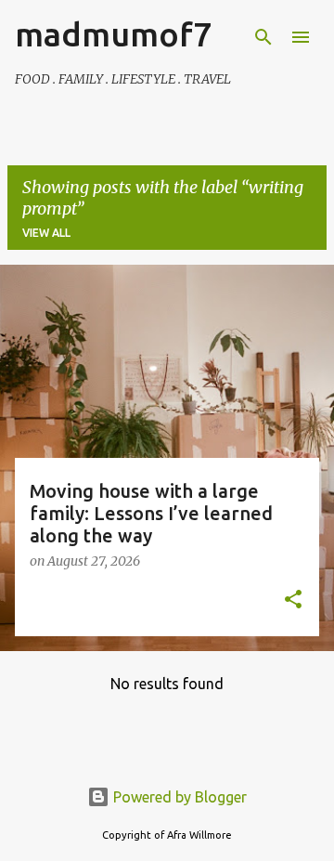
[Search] (263, 37)
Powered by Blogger (178, 797)
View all (46, 233)
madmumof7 (113, 34)
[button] (293, 601)
